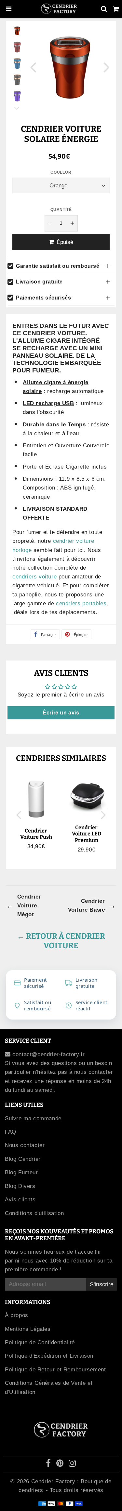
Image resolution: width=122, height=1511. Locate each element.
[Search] (104, 9)
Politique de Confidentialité (40, 1342)
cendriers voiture (34, 577)
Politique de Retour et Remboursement (55, 1369)
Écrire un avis (61, 712)
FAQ (10, 1132)
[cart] (116, 9)
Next (107, 67)
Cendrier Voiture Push (36, 834)
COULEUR (60, 172)
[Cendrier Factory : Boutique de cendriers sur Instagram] (72, 1464)
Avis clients (20, 1199)
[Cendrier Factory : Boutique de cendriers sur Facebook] (49, 1464)
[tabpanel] (17, 31)
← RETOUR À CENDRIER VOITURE (61, 941)
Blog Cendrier (23, 1159)
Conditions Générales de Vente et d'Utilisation (48, 1387)
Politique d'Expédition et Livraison (49, 1356)
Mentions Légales (28, 1329)
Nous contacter (25, 1145)
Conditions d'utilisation (34, 1213)
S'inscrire (102, 1284)
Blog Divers (20, 1186)
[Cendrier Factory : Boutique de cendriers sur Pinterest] (61, 1464)
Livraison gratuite (39, 281)
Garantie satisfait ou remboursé (58, 266)
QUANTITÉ (61, 209)
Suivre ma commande (33, 1118)
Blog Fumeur (21, 1172)
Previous (33, 67)
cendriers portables (81, 603)
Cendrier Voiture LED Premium (86, 833)
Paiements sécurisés (43, 297)
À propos (16, 1315)
